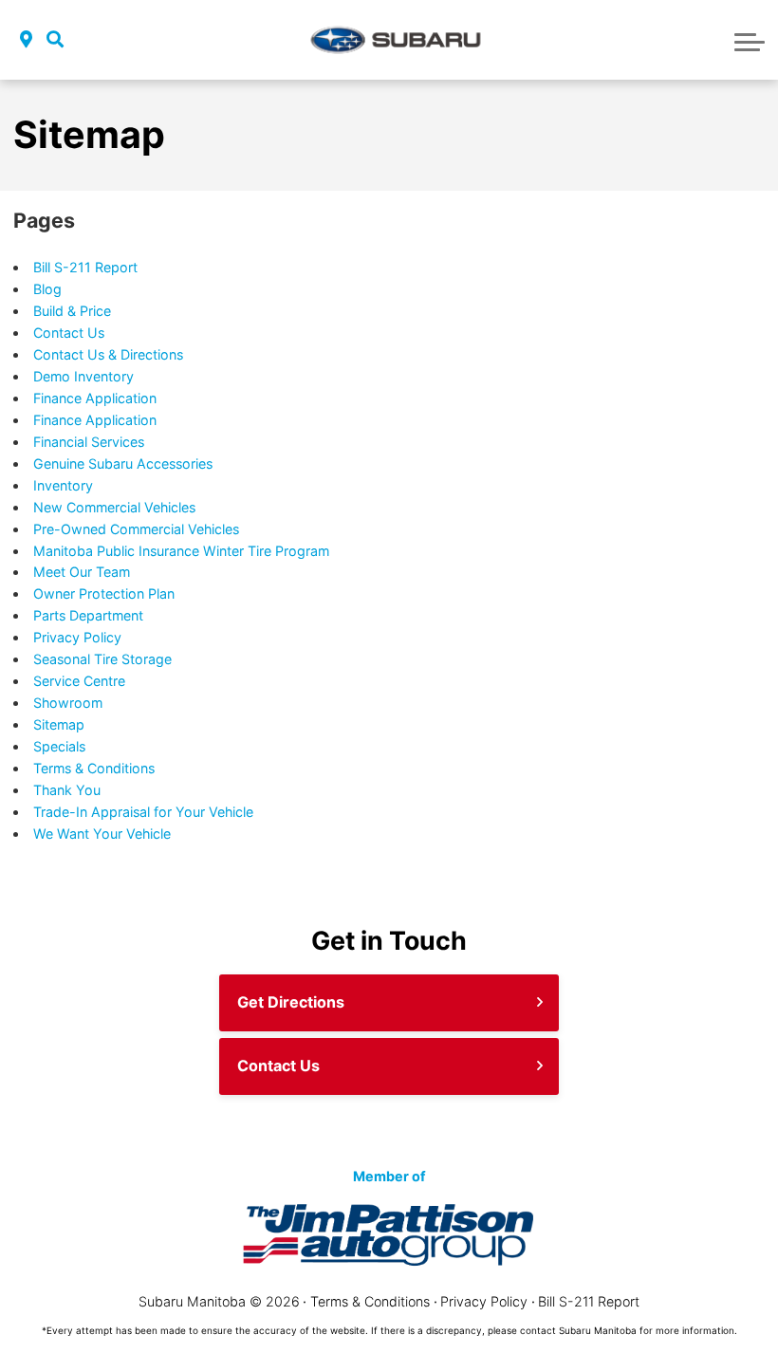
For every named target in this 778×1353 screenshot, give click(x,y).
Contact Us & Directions (108, 354)
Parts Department (88, 615)
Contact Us (68, 332)
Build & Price (72, 311)
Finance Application (95, 398)
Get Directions (290, 1001)
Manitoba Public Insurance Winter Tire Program (181, 551)
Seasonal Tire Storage (102, 659)
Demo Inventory (83, 376)
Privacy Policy (77, 637)
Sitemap (58, 724)
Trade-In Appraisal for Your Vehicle (143, 812)
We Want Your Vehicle (102, 833)
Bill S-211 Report (85, 267)
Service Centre (79, 681)
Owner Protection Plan (104, 593)
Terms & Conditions (94, 768)
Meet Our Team (81, 572)
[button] (55, 40)
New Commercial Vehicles (114, 507)
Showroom (67, 703)
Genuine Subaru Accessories (123, 463)
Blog (47, 289)
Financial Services (88, 442)
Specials (59, 746)
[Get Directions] (26, 40)
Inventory (63, 485)
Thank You (67, 790)
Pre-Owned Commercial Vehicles (136, 529)
